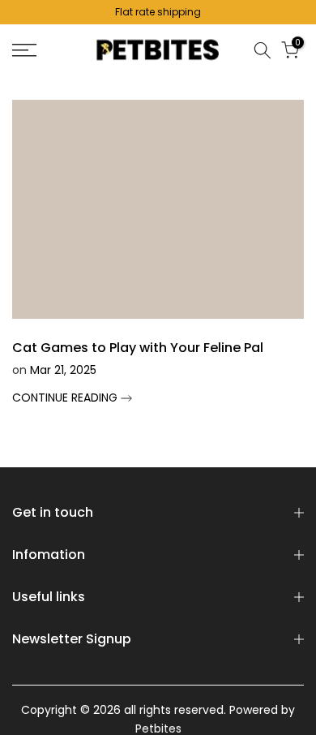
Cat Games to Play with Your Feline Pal (137, 347)
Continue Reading (66, 397)
